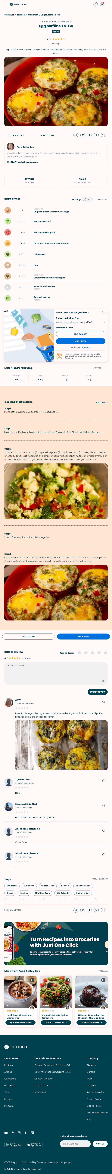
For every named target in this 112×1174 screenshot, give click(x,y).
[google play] (13, 1144)
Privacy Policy (94, 1099)
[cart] (102, 4)
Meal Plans (10, 1085)
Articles (8, 1071)
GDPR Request (11, 1162)
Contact (91, 1085)
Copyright (66, 1162)
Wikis (6, 1092)
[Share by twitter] (97, 135)
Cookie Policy (94, 1105)
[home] (18, 4)
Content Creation (43, 1078)
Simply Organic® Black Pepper (49, 277)
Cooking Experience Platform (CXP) (52, 1065)
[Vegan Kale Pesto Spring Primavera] (56, 1001)
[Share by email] (104, 135)
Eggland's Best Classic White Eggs (51, 211)
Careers (91, 1071)
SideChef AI (40, 1092)
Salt (36, 265)
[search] (95, 4)
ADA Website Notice (97, 1112)
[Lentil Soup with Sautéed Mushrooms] (20, 1001)
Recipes (8, 1065)
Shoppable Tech (43, 1085)
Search (8, 1099)
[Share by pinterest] (83, 135)
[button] (6, 4)
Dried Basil (39, 254)
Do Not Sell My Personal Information (40, 1162)
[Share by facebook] (90, 135)
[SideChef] (15, 1048)
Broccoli (46, 221)
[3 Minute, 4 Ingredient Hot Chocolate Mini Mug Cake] (91, 1001)
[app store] (34, 1144)
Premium (9, 1105)
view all (103, 971)
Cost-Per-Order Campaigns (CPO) (52, 1071)
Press (89, 1078)
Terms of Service (95, 1092)
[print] (76, 135)
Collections (10, 1078)
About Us (91, 1065)
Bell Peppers (48, 232)
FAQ (89, 1119)
